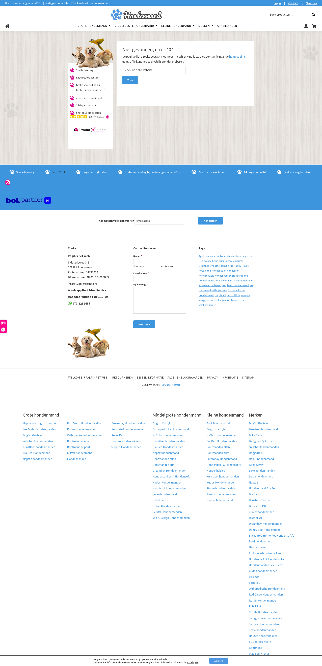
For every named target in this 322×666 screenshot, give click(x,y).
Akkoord (218, 660)
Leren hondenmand (165, 494)
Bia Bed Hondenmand (36, 453)
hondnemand (245, 280)
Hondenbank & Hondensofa (223, 465)
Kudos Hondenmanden (167, 482)
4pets (202, 256)
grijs (230, 265)
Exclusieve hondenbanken (265, 553)
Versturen (144, 324)
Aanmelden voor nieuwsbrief (116, 220)
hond (208, 270)
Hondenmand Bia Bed (262, 488)
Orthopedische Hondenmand (85, 435)
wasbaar (203, 305)
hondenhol (233, 270)
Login (277, 3)
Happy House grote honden (40, 423)
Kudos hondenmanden (263, 571)
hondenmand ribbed (210, 280)
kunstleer (204, 285)
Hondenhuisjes (215, 470)
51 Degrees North (260, 642)
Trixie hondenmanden (262, 630)
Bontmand (255, 648)
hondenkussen (223, 275)
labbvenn (215, 285)
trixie (241, 300)
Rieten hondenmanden (220, 488)
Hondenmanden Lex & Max (266, 565)
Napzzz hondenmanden (37, 459)
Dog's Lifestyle (32, 435)
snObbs (235, 295)
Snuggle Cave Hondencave (265, 618)
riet (229, 295)
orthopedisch (219, 290)
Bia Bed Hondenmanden (168, 447)
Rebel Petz (118, 435)
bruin (215, 261)
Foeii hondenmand (218, 423)
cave (230, 261)
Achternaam (167, 266)
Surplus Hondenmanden (126, 447)
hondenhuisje (206, 275)
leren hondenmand (238, 285)
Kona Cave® (256, 465)
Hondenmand (240, 275)
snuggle (245, 295)
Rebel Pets (159, 500)
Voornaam (139, 266)
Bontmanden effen (78, 441)
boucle (207, 261)
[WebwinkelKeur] (7, 182)
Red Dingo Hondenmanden (84, 423)
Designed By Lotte (209, 265)
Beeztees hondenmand (263, 429)
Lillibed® (254, 577)
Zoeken (313, 14)
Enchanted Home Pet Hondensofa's (271, 535)
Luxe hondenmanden (262, 470)
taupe (234, 300)
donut (223, 265)
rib (216, 295)
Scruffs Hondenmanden (167, 512)
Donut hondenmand (261, 459)
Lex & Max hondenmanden (39, 429)
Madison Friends (259, 653)
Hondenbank (218, 270)
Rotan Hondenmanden (81, 429)
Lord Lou (254, 583)
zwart (212, 305)
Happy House (241, 265)
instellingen (192, 662)
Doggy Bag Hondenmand (265, 530)
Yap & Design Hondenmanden (171, 518)
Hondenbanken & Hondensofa (172, 476)
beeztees (235, 256)
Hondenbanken (76, 459)
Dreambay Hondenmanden (128, 423)
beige (245, 256)
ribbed (222, 295)
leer (224, 285)
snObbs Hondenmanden (38, 441)
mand (207, 290)
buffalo (223, 261)
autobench (223, 256)
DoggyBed (255, 453)
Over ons (311, 3)
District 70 (255, 518)
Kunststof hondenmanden (127, 429)
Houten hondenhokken (125, 441)
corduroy (238, 261)
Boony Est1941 (258, 506)
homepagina (237, 56)
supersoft (225, 300)
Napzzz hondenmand (166, 453)
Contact (293, 3)
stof (216, 300)
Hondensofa (230, 280)
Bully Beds (255, 435)
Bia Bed (254, 494)
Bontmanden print (78, 447)
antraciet (211, 256)
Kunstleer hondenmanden (39, 447)
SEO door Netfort (171, 384)
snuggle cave (206, 300)
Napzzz (253, 482)
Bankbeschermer (259, 500)
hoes (201, 270)
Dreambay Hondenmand (221, 459)
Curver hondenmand (79, 453)
